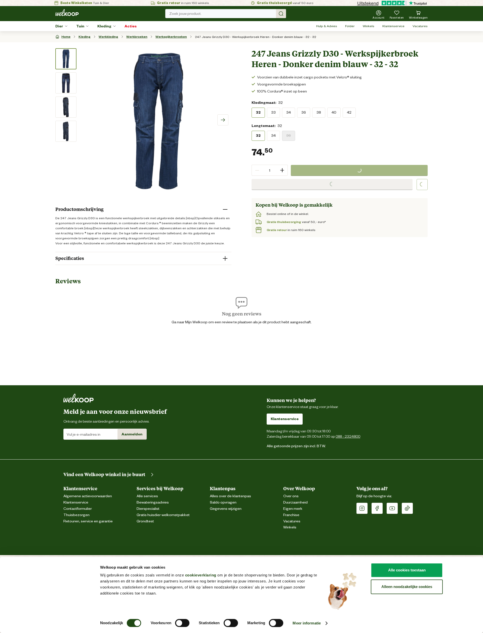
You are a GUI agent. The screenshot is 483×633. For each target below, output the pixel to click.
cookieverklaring (200, 575)
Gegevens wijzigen (226, 508)
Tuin (80, 26)
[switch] (182, 623)
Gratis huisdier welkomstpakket (163, 515)
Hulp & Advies (326, 26)
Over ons (291, 496)
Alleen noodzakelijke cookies (406, 586)
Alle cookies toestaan (407, 570)
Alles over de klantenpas (230, 496)
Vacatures (420, 26)
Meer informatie (307, 623)
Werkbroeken (136, 36)
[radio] (258, 112)
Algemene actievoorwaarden (87, 496)
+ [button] (282, 170)
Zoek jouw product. (185, 13)
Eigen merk (292, 508)
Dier (59, 26)
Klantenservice (393, 26)
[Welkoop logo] (67, 12)
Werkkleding (108, 36)
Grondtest (145, 521)
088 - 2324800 (348, 436)
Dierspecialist (148, 508)
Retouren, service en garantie (88, 521)
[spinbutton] (270, 170)
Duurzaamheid (295, 502)
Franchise (291, 515)
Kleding (104, 26)
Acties (131, 26)
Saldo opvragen (223, 502)
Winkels (368, 26)
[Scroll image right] (222, 119)
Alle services (147, 496)
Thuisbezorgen (76, 515)
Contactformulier (77, 508)
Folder (350, 26)
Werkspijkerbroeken (171, 36)
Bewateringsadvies (153, 502)
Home (65, 36)
